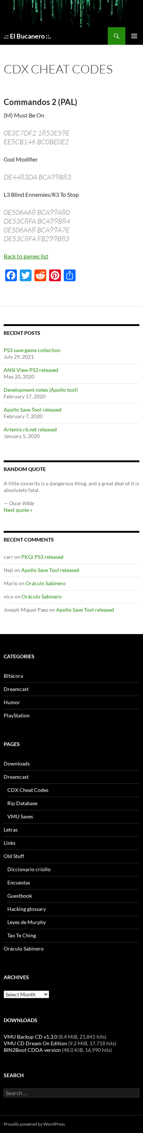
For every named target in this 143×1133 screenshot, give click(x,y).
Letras (11, 829)
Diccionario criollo (29, 869)
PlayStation (17, 715)
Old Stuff (14, 856)
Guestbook (19, 896)
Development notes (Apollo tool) (41, 390)
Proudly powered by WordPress (34, 1124)
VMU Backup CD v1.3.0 (30, 1037)
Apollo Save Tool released (33, 409)
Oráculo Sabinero (46, 583)
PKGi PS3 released (42, 557)
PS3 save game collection (32, 350)
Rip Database (22, 803)
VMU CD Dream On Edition (35, 1043)
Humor (12, 702)
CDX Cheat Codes (27, 790)
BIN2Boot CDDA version (32, 1050)
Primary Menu (134, 36)
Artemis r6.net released (30, 429)
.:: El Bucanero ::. (27, 36)
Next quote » (18, 510)
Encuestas (18, 882)
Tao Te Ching (21, 935)
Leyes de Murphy (26, 922)
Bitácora (13, 676)
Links (9, 843)
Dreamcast (16, 689)
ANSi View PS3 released (31, 370)
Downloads (17, 763)
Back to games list (26, 256)
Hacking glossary (26, 909)
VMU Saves (20, 816)
